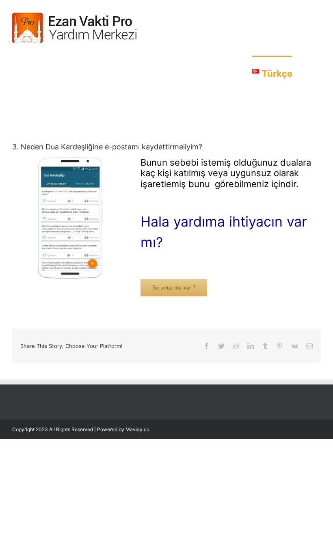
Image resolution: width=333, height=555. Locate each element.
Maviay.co (137, 429)
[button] (307, 73)
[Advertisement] (166, 496)
